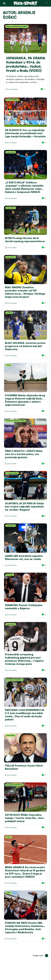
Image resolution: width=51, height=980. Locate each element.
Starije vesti (38, 955)
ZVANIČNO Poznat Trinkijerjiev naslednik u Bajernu (23, 607)
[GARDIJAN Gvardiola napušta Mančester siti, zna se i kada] (25, 538)
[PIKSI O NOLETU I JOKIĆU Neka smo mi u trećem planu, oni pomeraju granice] (25, 433)
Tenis (8, 365)
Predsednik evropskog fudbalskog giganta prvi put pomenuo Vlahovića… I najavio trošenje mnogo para (24, 659)
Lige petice (10, 152)
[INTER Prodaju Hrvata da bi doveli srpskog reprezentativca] (25, 220)
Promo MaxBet (12, 100)
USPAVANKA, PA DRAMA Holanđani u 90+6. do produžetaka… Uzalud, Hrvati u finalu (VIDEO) (25, 64)
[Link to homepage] (25, 3)
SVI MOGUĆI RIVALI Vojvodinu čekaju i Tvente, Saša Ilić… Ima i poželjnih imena (24, 818)
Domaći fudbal (12, 473)
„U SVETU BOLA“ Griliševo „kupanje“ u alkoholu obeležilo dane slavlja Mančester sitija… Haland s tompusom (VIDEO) (24, 187)
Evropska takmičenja (14, 680)
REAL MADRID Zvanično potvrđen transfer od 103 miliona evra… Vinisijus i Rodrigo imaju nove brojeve (25, 292)
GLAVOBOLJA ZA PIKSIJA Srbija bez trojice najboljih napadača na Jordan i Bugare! (24, 506)
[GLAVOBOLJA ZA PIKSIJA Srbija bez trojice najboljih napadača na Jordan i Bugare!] (25, 485)
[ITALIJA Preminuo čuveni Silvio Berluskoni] (25, 747)
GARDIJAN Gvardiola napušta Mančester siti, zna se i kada (24, 557)
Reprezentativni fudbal (16, 26)
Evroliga (9, 575)
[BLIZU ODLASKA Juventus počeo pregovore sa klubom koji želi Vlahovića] (25, 325)
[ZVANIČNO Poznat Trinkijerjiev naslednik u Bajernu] (25, 587)
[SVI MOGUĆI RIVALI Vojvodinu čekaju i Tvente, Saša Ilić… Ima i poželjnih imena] (25, 797)
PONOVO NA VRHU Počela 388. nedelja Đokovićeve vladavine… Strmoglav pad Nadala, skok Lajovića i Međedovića (25, 927)
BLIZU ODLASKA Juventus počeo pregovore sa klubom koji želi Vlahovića (25, 346)
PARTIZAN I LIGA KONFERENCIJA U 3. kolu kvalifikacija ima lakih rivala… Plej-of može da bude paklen (24, 714)
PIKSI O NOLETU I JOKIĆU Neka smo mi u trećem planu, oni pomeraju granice (23, 454)
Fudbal (9, 313)
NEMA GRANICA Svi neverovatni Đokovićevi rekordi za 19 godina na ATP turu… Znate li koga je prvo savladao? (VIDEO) (25, 872)
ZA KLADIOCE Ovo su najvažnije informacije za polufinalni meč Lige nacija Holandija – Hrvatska (25, 133)
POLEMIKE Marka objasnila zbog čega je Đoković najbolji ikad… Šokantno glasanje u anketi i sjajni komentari (25, 400)
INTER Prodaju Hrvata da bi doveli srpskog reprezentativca (25, 239)
